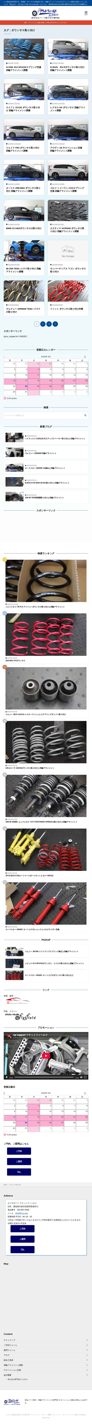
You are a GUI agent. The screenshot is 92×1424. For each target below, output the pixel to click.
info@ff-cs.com (21, 1213)
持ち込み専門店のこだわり (18, 1379)
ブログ (6, 1355)
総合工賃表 (8, 1360)
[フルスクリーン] (85, 1077)
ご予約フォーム (10, 1345)
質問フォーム (9, 1350)
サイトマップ (9, 1340)
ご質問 (19, 1161)
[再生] (7, 1077)
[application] (46, 1055)
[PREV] (6, 356)
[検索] (85, 415)
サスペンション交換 (12, 1370)
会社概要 (7, 1375)
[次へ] (55, 324)
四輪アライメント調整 (13, 1365)
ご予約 (19, 1151)
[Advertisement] (19, 530)
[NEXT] (86, 356)
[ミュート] (81, 1077)
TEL (19, 1172)
